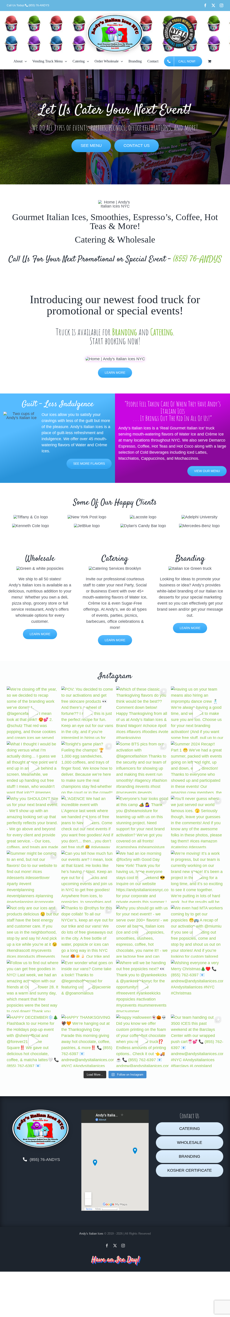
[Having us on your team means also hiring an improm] (197, 712)
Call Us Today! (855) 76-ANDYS (28, 5)
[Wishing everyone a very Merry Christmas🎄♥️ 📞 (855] (197, 986)
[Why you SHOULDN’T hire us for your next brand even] (33, 822)
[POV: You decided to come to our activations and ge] (87, 712)
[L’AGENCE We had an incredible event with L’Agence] (87, 822)
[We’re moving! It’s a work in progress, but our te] (197, 877)
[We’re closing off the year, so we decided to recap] (33, 712)
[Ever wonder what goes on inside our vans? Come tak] (87, 986)
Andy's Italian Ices (91, 1233)
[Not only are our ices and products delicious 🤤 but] (33, 931)
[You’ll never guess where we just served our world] (197, 822)
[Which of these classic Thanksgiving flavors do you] (142, 712)
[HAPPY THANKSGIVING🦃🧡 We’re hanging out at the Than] (87, 1040)
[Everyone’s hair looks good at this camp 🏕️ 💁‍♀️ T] (142, 822)
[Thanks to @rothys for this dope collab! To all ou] (87, 931)
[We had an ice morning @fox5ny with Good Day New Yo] (142, 877)
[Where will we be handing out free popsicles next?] (142, 986)
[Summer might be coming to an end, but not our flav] (33, 877)
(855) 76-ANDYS (197, 259)
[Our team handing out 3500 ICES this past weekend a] (197, 1040)
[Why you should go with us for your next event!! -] (142, 931)
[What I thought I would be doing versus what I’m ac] (33, 767)
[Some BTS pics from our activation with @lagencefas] (142, 767)
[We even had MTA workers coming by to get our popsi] (197, 931)
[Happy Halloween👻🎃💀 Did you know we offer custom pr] (142, 1040)
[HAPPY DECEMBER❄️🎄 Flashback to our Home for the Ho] (33, 1040)
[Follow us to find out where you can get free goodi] (33, 986)
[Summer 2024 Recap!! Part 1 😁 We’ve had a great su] (197, 767)
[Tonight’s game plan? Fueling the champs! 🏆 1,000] (87, 767)
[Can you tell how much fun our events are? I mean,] (87, 877)
